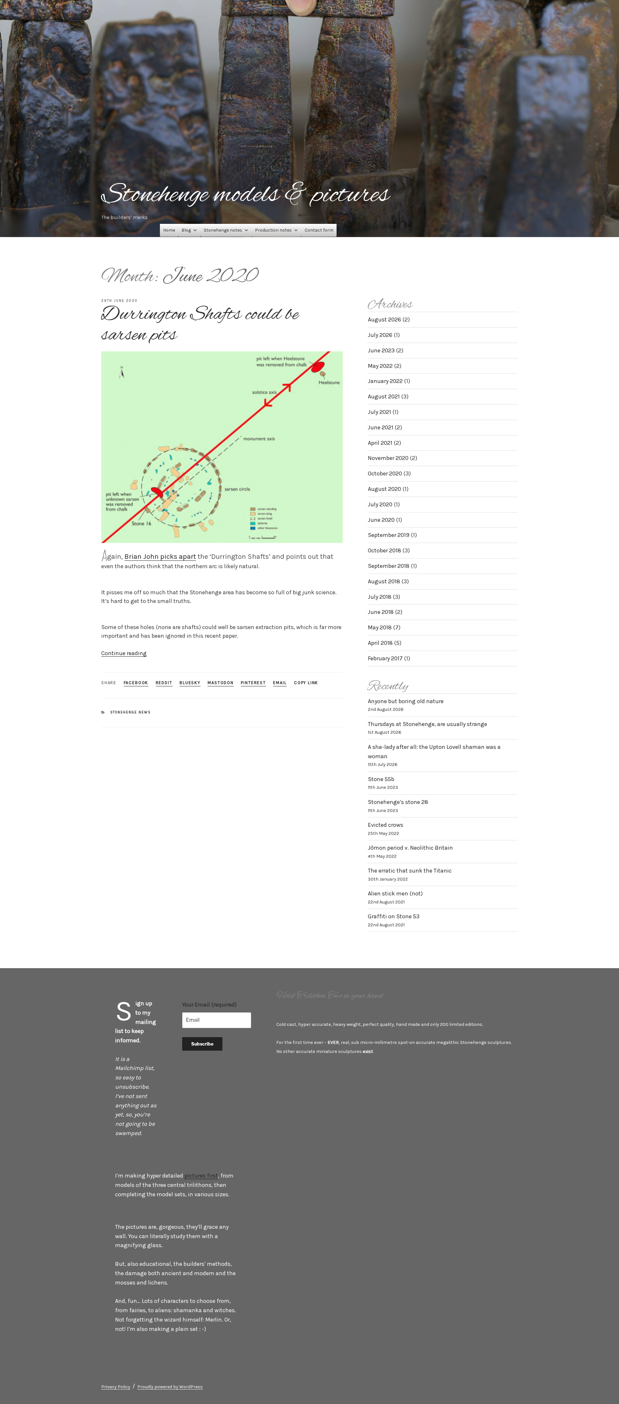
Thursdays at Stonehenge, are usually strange (427, 724)
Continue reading (124, 653)
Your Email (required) (209, 1004)
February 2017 (385, 658)
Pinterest (253, 682)
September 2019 (388, 535)
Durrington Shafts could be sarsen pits (200, 325)
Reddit (164, 682)
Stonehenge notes (223, 230)
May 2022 (380, 365)
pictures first (201, 1175)
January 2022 (385, 381)
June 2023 (381, 350)
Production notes (273, 230)
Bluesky (190, 682)
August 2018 (384, 581)
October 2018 (384, 550)
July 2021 (379, 411)
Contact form (319, 230)
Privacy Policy (115, 1387)
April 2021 (380, 442)
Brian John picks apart (160, 556)
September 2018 (388, 565)
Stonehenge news (130, 712)
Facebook (136, 682)
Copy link (306, 682)
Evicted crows (385, 824)
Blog (186, 230)
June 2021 (380, 427)
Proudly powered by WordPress (170, 1387)
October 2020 (385, 473)
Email (280, 682)
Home (169, 230)
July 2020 (380, 504)
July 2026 (380, 335)
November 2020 (388, 458)
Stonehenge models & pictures (245, 195)
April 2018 (380, 642)
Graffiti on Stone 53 (393, 916)
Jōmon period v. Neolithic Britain (410, 847)
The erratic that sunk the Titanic (410, 870)
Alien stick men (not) (395, 893)
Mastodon (221, 682)
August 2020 (384, 488)
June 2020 (381, 519)
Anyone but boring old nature (406, 701)
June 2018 (381, 612)
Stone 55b (381, 779)
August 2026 (384, 319)
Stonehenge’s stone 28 (398, 802)
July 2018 (379, 596)
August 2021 (384, 396)
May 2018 (380, 627)
